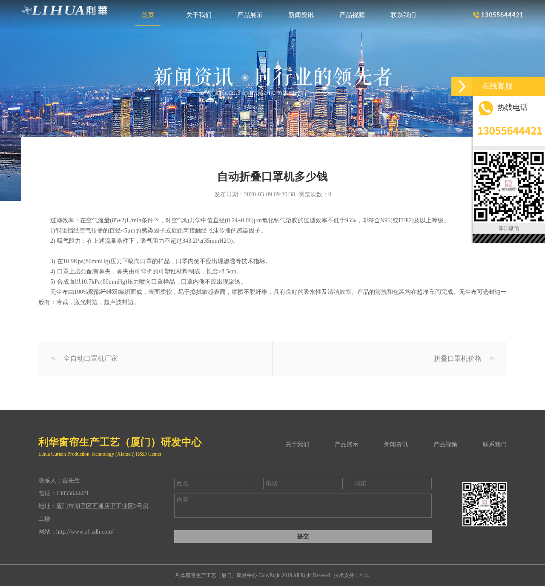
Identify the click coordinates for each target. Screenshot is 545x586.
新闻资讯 (301, 15)
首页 (147, 15)
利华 (364, 575)
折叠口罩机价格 (458, 358)
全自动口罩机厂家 (90, 358)
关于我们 (199, 15)
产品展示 (250, 15)
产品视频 (352, 15)
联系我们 (403, 15)
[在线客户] (462, 86)
